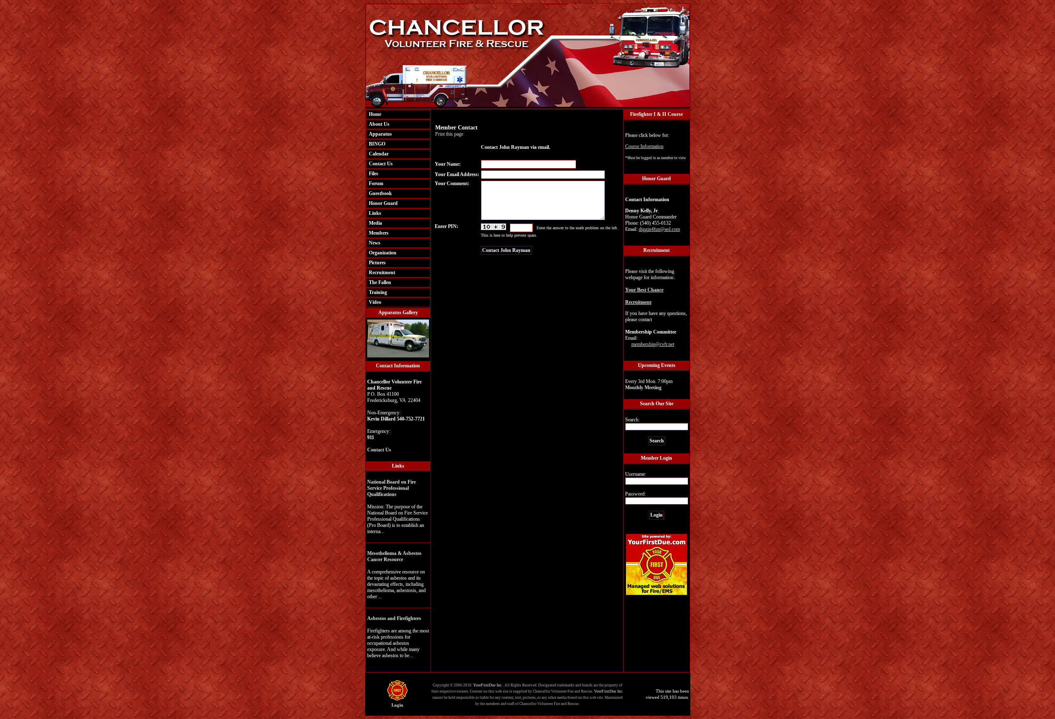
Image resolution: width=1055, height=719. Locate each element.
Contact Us (381, 164)
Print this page (449, 134)
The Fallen (380, 282)
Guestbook (380, 193)
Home (375, 114)
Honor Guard (383, 203)
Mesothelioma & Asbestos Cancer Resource (394, 556)
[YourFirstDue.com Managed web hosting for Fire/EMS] (656, 594)
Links (375, 213)
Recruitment (382, 272)
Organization (382, 253)
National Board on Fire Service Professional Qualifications (391, 488)
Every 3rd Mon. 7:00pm (649, 384)
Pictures (377, 263)
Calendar (379, 154)
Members (379, 233)
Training (378, 292)
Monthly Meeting (643, 387)
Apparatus (380, 134)
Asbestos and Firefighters (394, 618)
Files (373, 173)
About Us (379, 124)
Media (375, 223)
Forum (376, 183)
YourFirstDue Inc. (488, 685)
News (374, 243)
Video (375, 302)
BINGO (377, 144)
